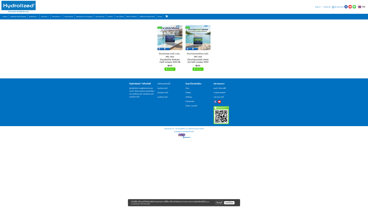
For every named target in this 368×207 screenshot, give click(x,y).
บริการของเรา (56, 17)
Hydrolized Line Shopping (84, 17)
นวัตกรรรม (44, 17)
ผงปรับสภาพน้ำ (162, 97)
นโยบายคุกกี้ (146, 204)
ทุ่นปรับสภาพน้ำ (162, 88)
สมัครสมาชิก (327, 7)
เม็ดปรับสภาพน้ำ (162, 93)
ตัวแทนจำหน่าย (68, 17)
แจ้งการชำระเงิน (100, 17)
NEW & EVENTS (132, 17)
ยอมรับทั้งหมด (229, 203)
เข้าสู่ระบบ (318, 7)
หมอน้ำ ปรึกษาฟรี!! (220, 88)
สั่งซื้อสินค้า (170, 69)
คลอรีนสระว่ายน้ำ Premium (18, 17)
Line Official (120, 17)
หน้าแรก (5, 17)
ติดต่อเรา (110, 17)
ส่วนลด (160, 17)
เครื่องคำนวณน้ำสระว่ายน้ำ (147, 17)
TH (363, 7)
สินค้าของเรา (33, 17)
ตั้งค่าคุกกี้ (219, 203)
